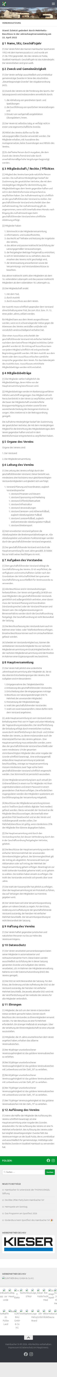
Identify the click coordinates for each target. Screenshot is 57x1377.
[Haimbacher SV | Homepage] (5, 3)
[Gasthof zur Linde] (6, 1295)
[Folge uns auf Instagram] (53, 1160)
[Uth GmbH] (40, 1314)
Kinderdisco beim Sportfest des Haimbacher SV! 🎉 (29, 1220)
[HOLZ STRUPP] (28, 1293)
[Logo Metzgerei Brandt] (34, 1316)
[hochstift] (23, 1292)
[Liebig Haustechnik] (11, 1293)
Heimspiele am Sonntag (16, 1206)
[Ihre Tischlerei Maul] (46, 1295)
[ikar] (11, 1311)
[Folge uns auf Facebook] (48, 1160)
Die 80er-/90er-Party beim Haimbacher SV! (24, 1200)
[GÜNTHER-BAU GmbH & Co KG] (28, 1278)
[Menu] (53, 3)
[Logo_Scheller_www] (34, 1292)
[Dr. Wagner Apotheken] (51, 1294)
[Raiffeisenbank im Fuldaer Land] (6, 1318)
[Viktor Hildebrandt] (46, 1314)
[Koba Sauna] (51, 1314)
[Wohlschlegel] (23, 1312)
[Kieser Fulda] (28, 1244)
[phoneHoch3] (28, 1312)
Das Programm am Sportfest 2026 (21, 1213)
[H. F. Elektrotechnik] (17, 1294)
